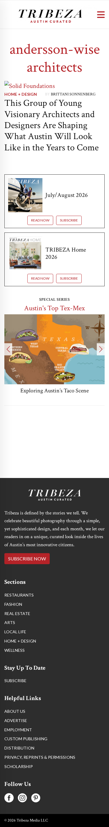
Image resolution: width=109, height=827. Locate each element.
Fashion (13, 604)
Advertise (15, 720)
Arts (9, 622)
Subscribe (69, 220)
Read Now (40, 220)
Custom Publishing (25, 738)
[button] (8, 349)
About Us (14, 711)
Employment (18, 729)
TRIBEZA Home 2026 (65, 253)
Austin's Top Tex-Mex (54, 308)
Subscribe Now (27, 558)
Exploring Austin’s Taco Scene (54, 390)
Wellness (14, 650)
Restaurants (19, 594)
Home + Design (20, 94)
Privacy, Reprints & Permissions (39, 757)
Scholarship (18, 766)
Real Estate (17, 613)
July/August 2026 (66, 195)
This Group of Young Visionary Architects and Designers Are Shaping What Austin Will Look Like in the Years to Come (51, 125)
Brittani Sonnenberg (73, 94)
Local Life (15, 631)
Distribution (19, 747)
